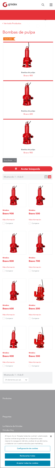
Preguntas (7, 416)
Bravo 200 (34, 308)
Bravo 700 (34, 261)
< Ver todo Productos (11, 23)
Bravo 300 (34, 356)
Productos (7, 398)
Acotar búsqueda (30, 168)
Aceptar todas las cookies (27, 463)
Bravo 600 (28, 114)
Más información (9, 220)
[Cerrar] (51, 436)
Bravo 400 (28, 75)
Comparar (9, 223)
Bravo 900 (28, 152)
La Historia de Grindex (12, 426)
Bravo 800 (8, 261)
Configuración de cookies (27, 448)
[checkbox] (4, 223)
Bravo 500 (34, 213)
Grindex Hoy (8, 430)
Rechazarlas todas (27, 456)
